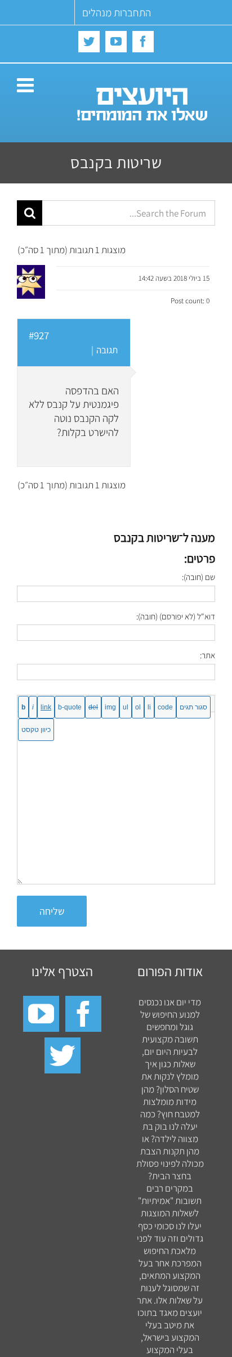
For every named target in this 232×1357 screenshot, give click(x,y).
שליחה (51, 911)
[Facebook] (83, 1014)
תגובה (107, 350)
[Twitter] (62, 1055)
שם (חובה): (198, 577)
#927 (39, 335)
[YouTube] (41, 1014)
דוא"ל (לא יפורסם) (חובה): (175, 616)
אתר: (207, 655)
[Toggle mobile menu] (27, 85)
